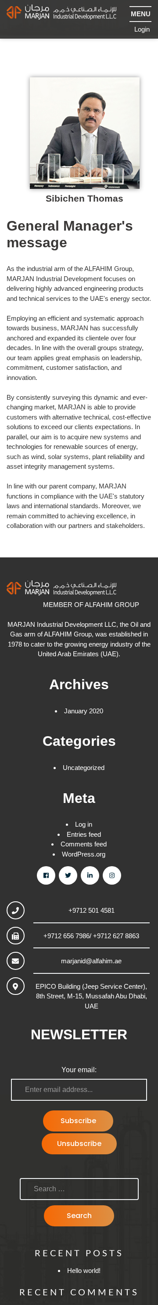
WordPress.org (83, 854)
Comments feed (84, 844)
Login (142, 29)
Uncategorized (83, 767)
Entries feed (84, 834)
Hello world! (84, 1270)
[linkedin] (90, 875)
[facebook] (46, 875)
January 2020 (83, 711)
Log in (83, 824)
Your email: (79, 1070)
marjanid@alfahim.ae (91, 961)
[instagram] (112, 875)
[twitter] (68, 875)
